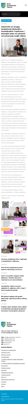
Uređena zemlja (5, 375)
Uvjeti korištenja (5, 396)
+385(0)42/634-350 (8, 339)
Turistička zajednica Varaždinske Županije (13, 363)
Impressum (4, 393)
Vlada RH (3, 370)
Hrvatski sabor (5, 357)
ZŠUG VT (3, 377)
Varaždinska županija (7, 372)
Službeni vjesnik (5, 368)
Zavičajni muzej (5, 352)
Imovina (3, 384)
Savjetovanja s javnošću (8, 379)
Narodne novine (5, 355)
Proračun (4, 382)
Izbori (2, 386)
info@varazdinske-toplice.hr (11, 337)
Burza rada (4, 365)
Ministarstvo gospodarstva (8, 350)
